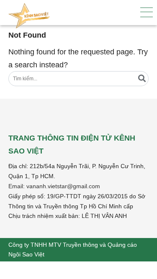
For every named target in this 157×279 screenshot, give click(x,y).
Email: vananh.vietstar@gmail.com (54, 186)
